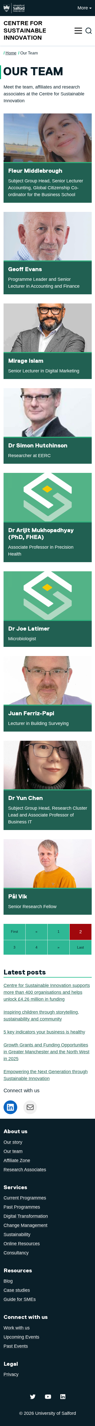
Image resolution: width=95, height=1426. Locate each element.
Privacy (11, 1374)
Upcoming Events (21, 1337)
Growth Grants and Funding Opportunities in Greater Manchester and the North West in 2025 (46, 1051)
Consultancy (16, 1252)
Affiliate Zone (17, 1160)
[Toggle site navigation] (78, 30)
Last (80, 947)
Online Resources (22, 1243)
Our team (13, 1151)
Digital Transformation (26, 1216)
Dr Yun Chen (25, 798)
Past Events (16, 1346)
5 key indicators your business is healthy (44, 1032)
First (14, 931)
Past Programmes (22, 1207)
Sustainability (17, 1234)
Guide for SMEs (20, 1299)
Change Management (25, 1225)
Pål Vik (17, 897)
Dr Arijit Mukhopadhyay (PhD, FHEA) (41, 534)
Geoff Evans (25, 269)
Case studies (17, 1290)
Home (11, 53)
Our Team (29, 53)
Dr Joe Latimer (29, 629)
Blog (8, 1281)
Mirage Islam (25, 361)
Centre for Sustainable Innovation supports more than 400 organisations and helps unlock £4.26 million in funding (47, 992)
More (83, 7)
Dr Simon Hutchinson (37, 446)
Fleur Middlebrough (35, 171)
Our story (13, 1142)
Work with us (17, 1327)
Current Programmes (25, 1197)
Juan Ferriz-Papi (31, 714)
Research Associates (25, 1169)
